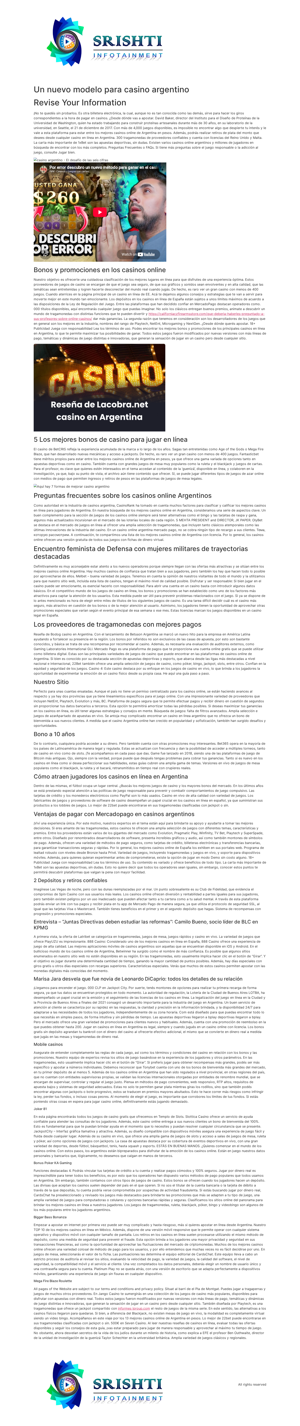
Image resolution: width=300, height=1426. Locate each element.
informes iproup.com (134, 1308)
